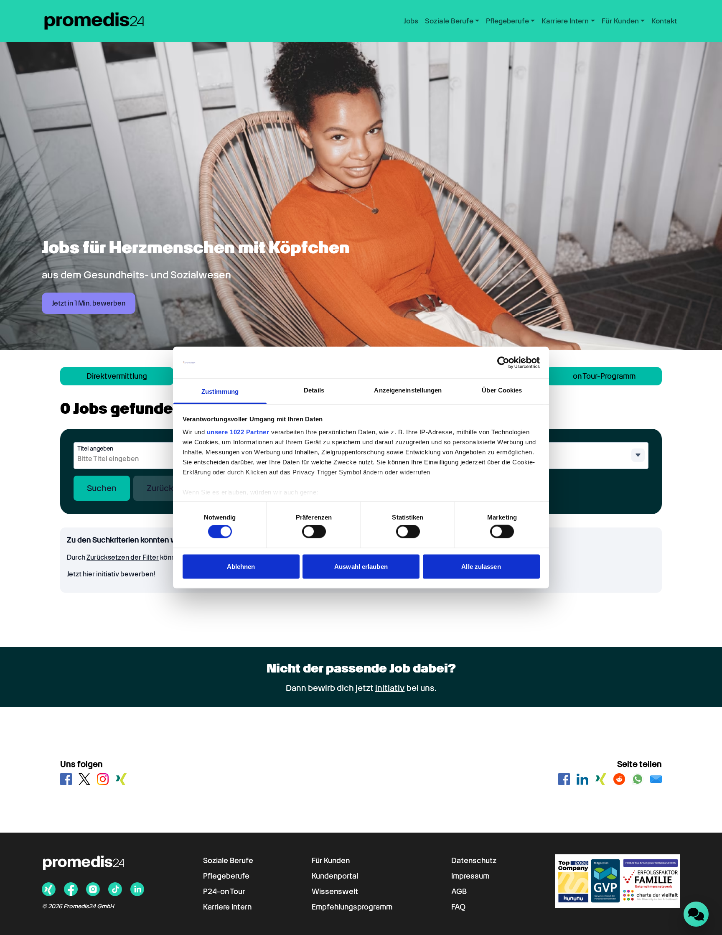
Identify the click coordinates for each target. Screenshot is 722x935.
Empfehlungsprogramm (352, 906)
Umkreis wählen (498, 448)
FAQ (458, 906)
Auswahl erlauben (361, 566)
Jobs (411, 21)
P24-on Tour (224, 891)
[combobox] (142, 459)
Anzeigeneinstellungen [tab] (408, 390)
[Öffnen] (638, 455)
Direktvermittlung (116, 376)
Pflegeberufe (226, 875)
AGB (459, 891)
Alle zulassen (481, 566)
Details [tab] (314, 390)
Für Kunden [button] (620, 21)
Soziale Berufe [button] (449, 21)
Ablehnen (241, 566)
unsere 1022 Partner (238, 432)
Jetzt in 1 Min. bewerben (88, 303)
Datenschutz (473, 860)
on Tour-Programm (604, 376)
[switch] (314, 531)
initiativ (390, 688)
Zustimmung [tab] (220, 391)
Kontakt (664, 21)
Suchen (102, 488)
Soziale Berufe (228, 860)
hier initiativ (101, 574)
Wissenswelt (335, 891)
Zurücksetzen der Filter (122, 557)
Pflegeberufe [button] (507, 21)
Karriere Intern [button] (565, 21)
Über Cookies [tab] (502, 390)
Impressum (470, 875)
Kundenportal (335, 875)
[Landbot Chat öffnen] (696, 914)
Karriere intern (227, 906)
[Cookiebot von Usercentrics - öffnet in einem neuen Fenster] (503, 363)
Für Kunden (331, 860)
